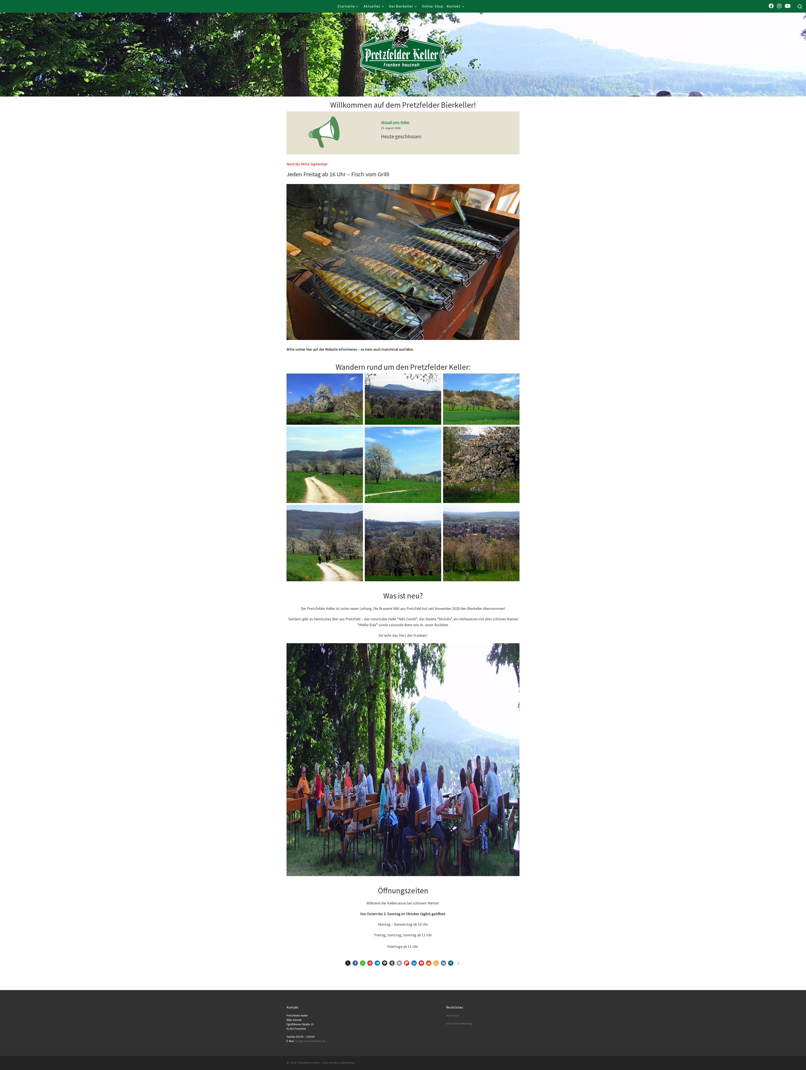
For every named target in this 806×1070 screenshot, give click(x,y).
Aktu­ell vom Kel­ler (395, 122)
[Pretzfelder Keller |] (402, 44)
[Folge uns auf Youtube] (787, 5)
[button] (348, 963)
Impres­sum (452, 1015)
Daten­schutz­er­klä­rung (459, 1023)
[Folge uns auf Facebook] (771, 5)
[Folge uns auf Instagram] (779, 5)
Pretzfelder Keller (308, 1063)
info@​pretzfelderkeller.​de (310, 1041)
